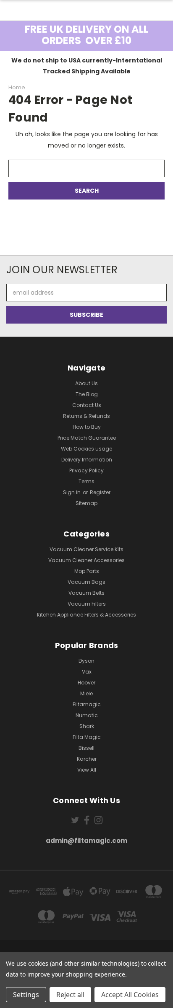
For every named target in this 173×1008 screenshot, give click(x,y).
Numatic (87, 715)
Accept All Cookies (130, 994)
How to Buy (87, 426)
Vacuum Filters (87, 603)
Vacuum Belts (86, 592)
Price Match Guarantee (87, 437)
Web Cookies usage (86, 448)
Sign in (72, 492)
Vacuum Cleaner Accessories (86, 560)
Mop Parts (86, 571)
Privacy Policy (86, 470)
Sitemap (86, 503)
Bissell (86, 747)
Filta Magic (87, 737)
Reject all (70, 994)
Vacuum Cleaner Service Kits (86, 549)
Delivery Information (86, 459)
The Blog (87, 394)
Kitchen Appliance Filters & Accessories (86, 614)
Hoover (86, 682)
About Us (86, 383)
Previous (13, 999)
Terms (86, 481)
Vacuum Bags (86, 582)
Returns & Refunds (86, 416)
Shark (86, 726)
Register (100, 492)
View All (86, 769)
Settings (26, 994)
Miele (86, 693)
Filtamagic (87, 704)
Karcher (87, 758)
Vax (87, 671)
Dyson (86, 660)
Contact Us (86, 405)
